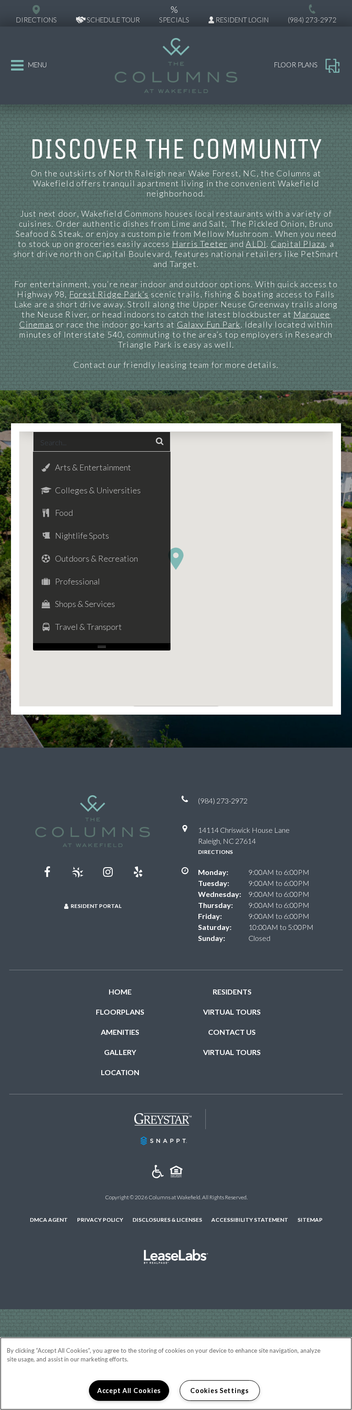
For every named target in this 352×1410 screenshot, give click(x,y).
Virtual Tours (232, 1011)
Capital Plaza (298, 244)
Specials (174, 14)
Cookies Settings (219, 1390)
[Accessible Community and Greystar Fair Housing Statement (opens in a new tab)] (158, 1172)
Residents (232, 991)
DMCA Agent (49, 1219)
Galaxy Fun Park (209, 324)
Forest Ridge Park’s (109, 294)
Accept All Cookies (129, 1390)
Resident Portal (96, 905)
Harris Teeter (200, 244)
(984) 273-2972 (312, 20)
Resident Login (241, 20)
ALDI (256, 244)
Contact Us (232, 1031)
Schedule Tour (112, 20)
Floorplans (120, 1011)
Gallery (120, 1052)
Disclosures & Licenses (167, 1219)
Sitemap (310, 1219)
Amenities (120, 1031)
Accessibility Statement (249, 1219)
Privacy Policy (100, 1219)
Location (120, 1072)
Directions (215, 851)
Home (120, 991)
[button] (175, 559)
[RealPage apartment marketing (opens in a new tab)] (176, 1257)
